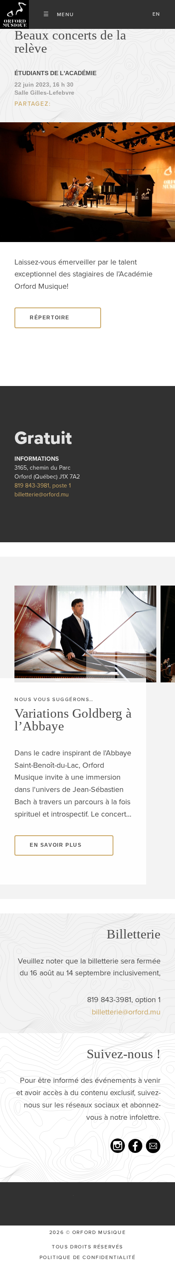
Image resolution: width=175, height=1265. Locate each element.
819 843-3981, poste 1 (42, 485)
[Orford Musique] (14, 14)
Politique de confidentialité (88, 1257)
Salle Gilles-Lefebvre (44, 92)
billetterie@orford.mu (41, 494)
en (156, 14)
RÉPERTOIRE (50, 318)
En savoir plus (56, 845)
